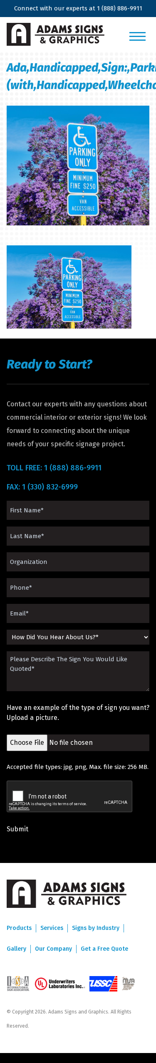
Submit (17, 829)
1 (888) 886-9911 (119, 8)
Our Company (53, 948)
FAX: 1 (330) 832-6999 (42, 487)
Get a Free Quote (104, 948)
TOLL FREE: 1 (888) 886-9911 (54, 467)
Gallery (16, 948)
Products (19, 928)
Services (51, 928)
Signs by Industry (95, 928)
